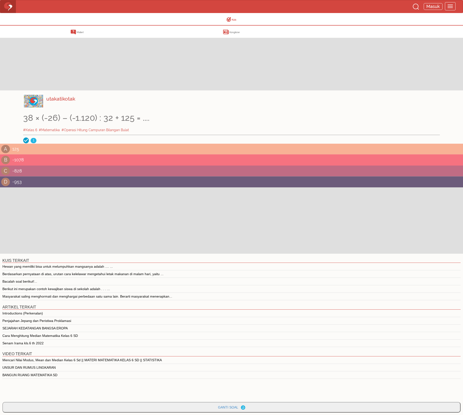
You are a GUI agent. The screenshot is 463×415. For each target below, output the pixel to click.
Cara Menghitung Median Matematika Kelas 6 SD (40, 336)
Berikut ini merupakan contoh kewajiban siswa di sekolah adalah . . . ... (56, 289)
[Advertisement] (38, 57)
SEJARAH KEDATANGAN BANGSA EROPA (35, 328)
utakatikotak (60, 99)
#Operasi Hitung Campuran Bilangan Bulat (95, 130)
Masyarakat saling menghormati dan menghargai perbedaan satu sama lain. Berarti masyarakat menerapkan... (87, 296)
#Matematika (49, 130)
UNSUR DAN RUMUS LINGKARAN (29, 367)
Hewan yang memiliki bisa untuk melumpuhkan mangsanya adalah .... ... (57, 266)
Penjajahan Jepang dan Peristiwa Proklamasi (36, 321)
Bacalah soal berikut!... (19, 281)
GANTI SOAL (229, 407)
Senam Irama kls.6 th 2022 (23, 343)
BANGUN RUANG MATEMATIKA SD (29, 375)
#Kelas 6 (30, 130)
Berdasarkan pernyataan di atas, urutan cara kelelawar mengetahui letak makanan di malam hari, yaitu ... (82, 274)
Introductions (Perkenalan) (22, 313)
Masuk (433, 6)
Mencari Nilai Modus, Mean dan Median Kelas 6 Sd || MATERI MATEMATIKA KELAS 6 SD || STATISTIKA (82, 360)
